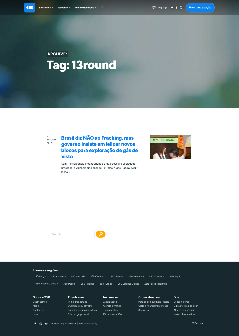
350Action (197, 323)
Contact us (38, 310)
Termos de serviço (88, 323)
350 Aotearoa (58, 276)
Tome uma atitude (77, 301)
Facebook (35, 323)
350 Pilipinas (87, 283)
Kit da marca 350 (112, 314)
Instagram (40, 323)
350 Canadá (97, 276)
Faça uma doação (200, 7)
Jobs (35, 314)
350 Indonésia (156, 276)
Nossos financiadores (185, 314)
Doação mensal (182, 301)
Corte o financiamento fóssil (153, 305)
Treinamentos (110, 310)
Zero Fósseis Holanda (155, 283)
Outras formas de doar (186, 305)
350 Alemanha (136, 276)
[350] (29, 7)
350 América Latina (45, 283)
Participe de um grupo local (82, 310)
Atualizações (110, 301)
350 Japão (175, 276)
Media (36, 305)
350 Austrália (78, 276)
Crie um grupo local (78, 314)
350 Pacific (69, 283)
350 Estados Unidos (128, 283)
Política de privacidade (63, 323)
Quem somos (40, 301)
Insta (181, 7)
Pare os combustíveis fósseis (153, 301)
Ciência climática (112, 305)
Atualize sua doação (184, 310)
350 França (117, 276)
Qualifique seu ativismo (80, 305)
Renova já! (143, 310)
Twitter (172, 7)
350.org (39, 276)
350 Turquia (106, 283)
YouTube (46, 323)
